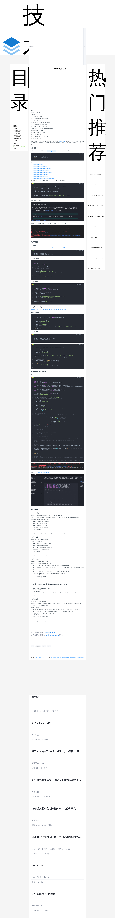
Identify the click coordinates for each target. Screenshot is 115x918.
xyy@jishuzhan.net (52, 635)
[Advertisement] (19, 167)
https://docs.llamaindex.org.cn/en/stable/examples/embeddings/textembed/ (48, 309)
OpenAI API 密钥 (36, 150)
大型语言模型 (62, 141)
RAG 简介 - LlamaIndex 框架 (43, 472)
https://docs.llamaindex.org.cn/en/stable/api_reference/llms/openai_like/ (47, 247)
